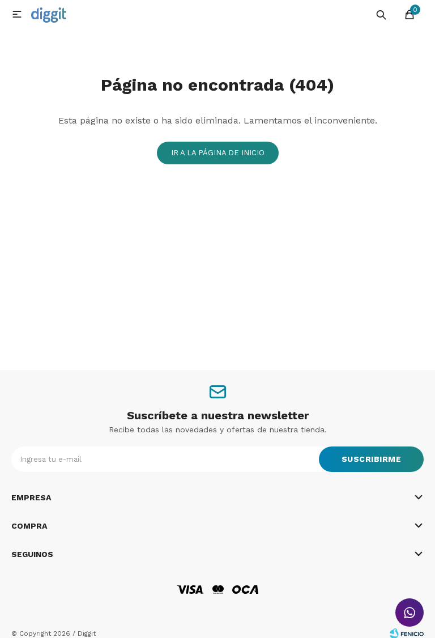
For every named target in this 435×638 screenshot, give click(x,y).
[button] (381, 14)
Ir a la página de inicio (218, 152)
